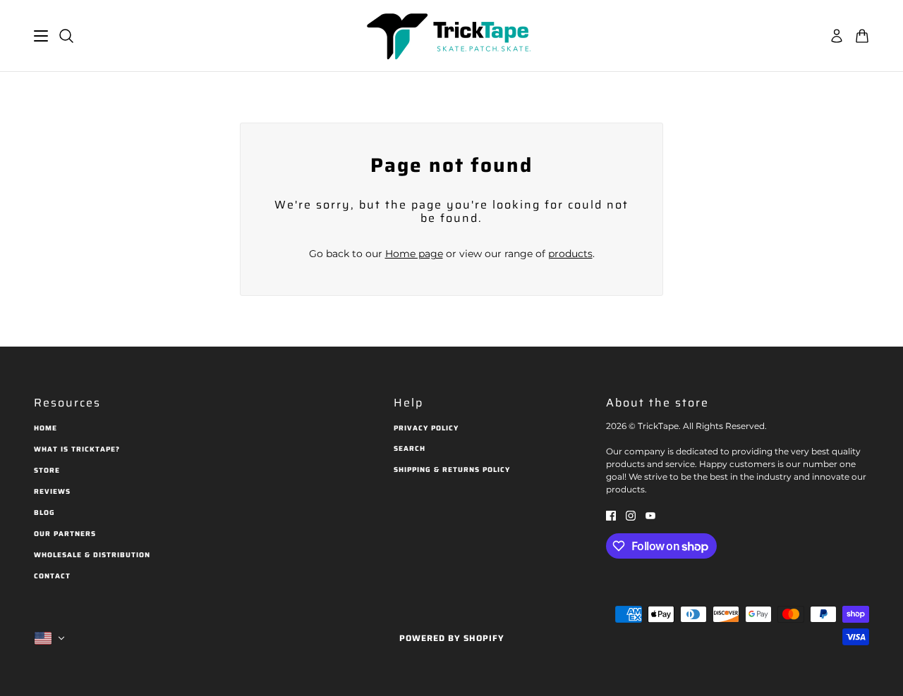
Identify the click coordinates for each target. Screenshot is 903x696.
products (570, 253)
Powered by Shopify (451, 638)
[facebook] (611, 515)
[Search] (66, 36)
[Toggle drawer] (41, 36)
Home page (414, 253)
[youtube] (650, 515)
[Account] (837, 36)
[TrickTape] (451, 36)
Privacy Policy (426, 428)
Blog (44, 512)
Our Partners (65, 533)
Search (409, 448)
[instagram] (630, 515)
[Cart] (862, 36)
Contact (52, 576)
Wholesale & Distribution (92, 554)
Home (45, 428)
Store (47, 470)
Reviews (52, 491)
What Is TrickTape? (77, 449)
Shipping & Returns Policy (452, 469)
